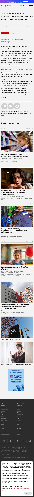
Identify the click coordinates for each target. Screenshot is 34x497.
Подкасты (19, 412)
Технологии (3, 418)
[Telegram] (17, 441)
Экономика (19, 416)
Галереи (19, 428)
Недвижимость (4, 408)
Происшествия (20, 403)
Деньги (2, 412)
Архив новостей (4, 432)
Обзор (18, 408)
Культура (19, 410)
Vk (18, 113)
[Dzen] (23, 441)
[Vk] (4, 441)
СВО (2, 403)
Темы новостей (20, 430)
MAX (2, 115)
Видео (2, 428)
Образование (20, 414)
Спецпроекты (20, 432)
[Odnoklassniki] (11, 441)
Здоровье (19, 420)
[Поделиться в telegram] (27, 26)
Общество (19, 407)
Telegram (4, 113)
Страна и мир (4, 420)
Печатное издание (5, 433)
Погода (2, 423)
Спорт (2, 414)
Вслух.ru (6, 6)
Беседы (3, 405)
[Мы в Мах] (21, 5)
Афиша (2, 416)
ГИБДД (18, 433)
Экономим (19, 405)
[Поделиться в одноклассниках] (17, 26)
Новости (3, 430)
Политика (3, 410)
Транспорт (3, 407)
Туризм (18, 418)
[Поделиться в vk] (6, 26)
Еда (18, 423)
